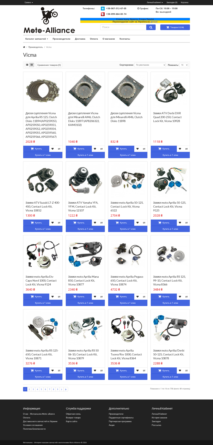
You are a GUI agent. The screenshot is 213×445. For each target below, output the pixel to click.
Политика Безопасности (34, 429)
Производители (61, 39)
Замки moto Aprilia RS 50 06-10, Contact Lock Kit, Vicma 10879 (83, 354)
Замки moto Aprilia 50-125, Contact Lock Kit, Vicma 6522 (127, 206)
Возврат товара (73, 417)
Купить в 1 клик (43, 155)
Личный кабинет (154, 2)
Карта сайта (71, 421)
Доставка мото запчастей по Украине (40, 421)
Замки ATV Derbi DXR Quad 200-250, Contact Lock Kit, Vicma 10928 (167, 117)
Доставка (80, 39)
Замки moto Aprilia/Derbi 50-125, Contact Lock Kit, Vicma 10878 (168, 354)
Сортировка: (127, 65)
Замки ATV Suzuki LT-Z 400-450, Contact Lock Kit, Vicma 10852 (43, 206)
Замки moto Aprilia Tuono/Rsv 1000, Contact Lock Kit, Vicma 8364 (126, 354)
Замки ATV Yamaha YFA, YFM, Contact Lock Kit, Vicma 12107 (83, 206)
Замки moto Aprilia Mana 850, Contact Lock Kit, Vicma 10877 (83, 280)
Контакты (125, 39)
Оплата (94, 39)
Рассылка (156, 425)
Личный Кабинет (159, 414)
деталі (153, 21)
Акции (111, 425)
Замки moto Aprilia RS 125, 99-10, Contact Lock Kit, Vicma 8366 (169, 280)
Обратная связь (73, 414)
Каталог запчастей (35, 39)
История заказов (159, 417)
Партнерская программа (120, 421)
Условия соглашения (33, 425)
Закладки (156, 421)
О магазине (109, 39)
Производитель (35, 47)
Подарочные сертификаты (121, 417)
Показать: (173, 65)
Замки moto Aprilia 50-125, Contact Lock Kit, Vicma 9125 (169, 206)
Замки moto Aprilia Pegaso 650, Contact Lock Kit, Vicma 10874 (127, 280)
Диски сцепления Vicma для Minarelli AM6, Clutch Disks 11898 (127, 117)
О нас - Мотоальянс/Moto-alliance (39, 414)
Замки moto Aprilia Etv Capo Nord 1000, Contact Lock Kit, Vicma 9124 (41, 280)
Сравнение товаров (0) (49, 65)
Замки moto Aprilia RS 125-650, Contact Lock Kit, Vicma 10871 (42, 354)
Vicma (48, 47)
